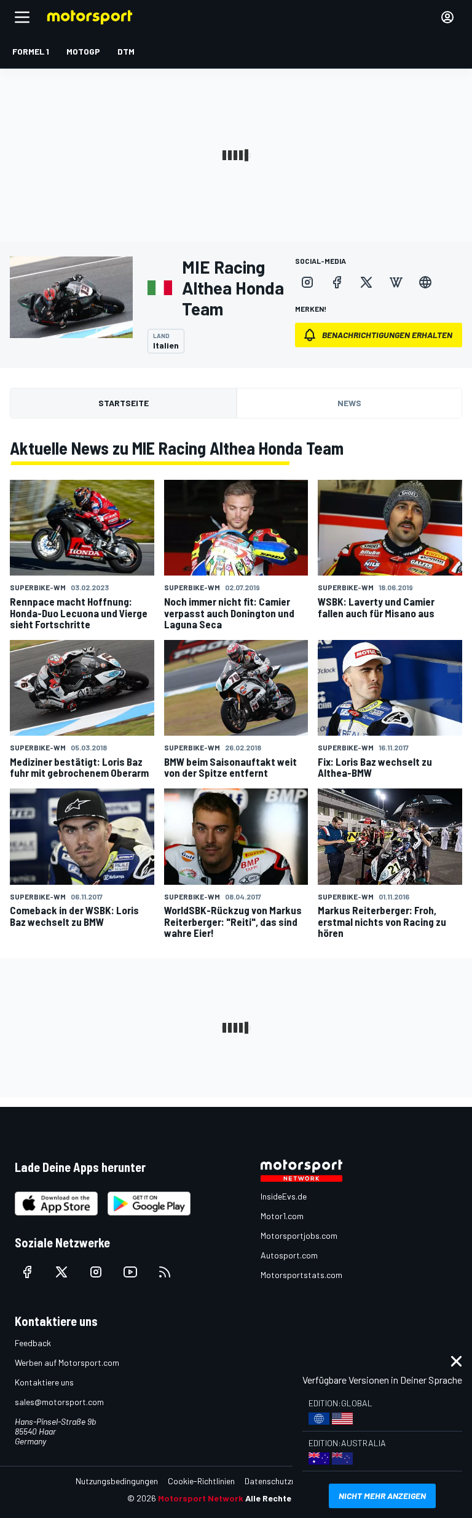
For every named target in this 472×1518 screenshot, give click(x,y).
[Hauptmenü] (22, 17)
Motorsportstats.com (301, 1274)
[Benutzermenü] (447, 17)
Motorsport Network (200, 1498)
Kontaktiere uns (44, 1382)
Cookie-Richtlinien (201, 1481)
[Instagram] (307, 282)
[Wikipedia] (396, 282)
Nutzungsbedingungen (117, 1481)
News (349, 403)
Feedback (33, 1343)
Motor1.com (282, 1216)
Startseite (123, 403)
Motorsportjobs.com (299, 1235)
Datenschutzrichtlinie (284, 1481)
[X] (366, 282)
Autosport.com (289, 1255)
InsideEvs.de (284, 1196)
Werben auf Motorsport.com (67, 1362)
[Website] (425, 282)
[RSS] (164, 1272)
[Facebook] (336, 282)
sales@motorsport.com (59, 1402)
